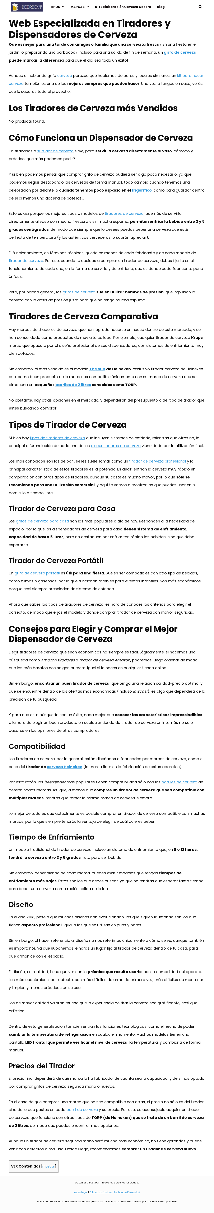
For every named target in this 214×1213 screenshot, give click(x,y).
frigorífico (142, 190)
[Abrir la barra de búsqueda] (200, 7)
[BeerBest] (28, 7)
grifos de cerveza (79, 292)
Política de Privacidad (127, 1192)
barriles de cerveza (179, 782)
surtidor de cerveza (55, 151)
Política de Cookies (100, 1192)
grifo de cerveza (180, 52)
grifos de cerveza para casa (42, 521)
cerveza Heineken (64, 766)
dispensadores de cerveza (116, 445)
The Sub (97, 369)
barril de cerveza (82, 1109)
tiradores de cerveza (124, 213)
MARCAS (77, 7)
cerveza (64, 75)
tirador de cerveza (26, 260)
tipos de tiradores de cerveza (57, 438)
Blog (161, 7)
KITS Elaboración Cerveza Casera (123, 7)
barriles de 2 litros (73, 384)
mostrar (48, 1166)
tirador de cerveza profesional (157, 461)
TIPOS (55, 7)
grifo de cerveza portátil (37, 573)
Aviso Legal (81, 1192)
